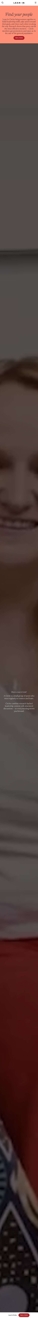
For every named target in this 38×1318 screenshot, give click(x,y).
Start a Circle (19, 38)
